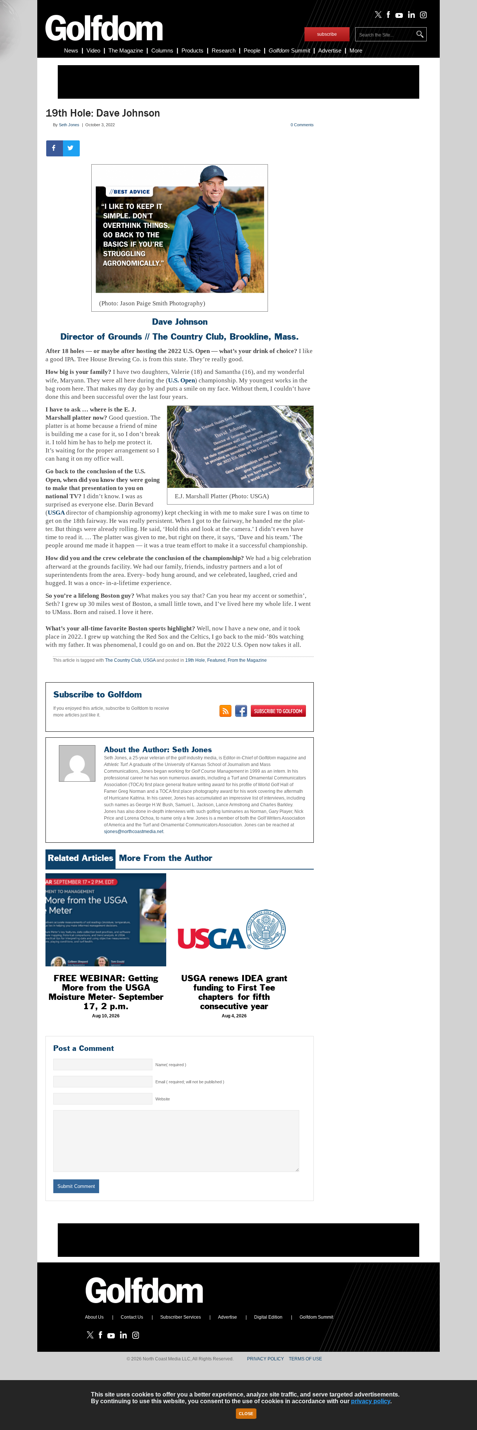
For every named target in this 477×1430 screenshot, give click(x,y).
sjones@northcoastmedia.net (133, 831)
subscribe (327, 34)
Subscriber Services (180, 1317)
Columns (162, 50)
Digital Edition (268, 1317)
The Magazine (125, 50)
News (71, 50)
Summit (289, 50)
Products (192, 50)
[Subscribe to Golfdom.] (278, 711)
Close (246, 1413)
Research (224, 50)
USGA (57, 512)
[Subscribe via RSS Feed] (225, 711)
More (356, 50)
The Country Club (188, 336)
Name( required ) (170, 1064)
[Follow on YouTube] (397, 16)
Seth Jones (69, 125)
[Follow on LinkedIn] (410, 16)
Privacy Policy (265, 1358)
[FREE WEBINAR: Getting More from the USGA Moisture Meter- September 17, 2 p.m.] (105, 919)
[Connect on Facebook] (241, 711)
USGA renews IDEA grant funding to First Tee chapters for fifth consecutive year (234, 992)
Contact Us (132, 1317)
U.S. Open (181, 380)
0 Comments (302, 125)
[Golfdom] (144, 1306)
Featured (216, 660)
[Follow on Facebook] (387, 16)
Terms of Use (305, 1358)
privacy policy (370, 1401)
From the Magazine (247, 660)
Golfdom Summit (316, 1317)
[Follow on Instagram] (421, 16)
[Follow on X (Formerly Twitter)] (377, 16)
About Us (94, 1317)
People (252, 50)
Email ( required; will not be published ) (189, 1082)
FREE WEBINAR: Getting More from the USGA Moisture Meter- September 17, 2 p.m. (106, 992)
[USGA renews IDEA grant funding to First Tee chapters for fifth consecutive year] (234, 919)
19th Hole (195, 660)
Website (162, 1099)
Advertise (329, 50)
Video (93, 50)
